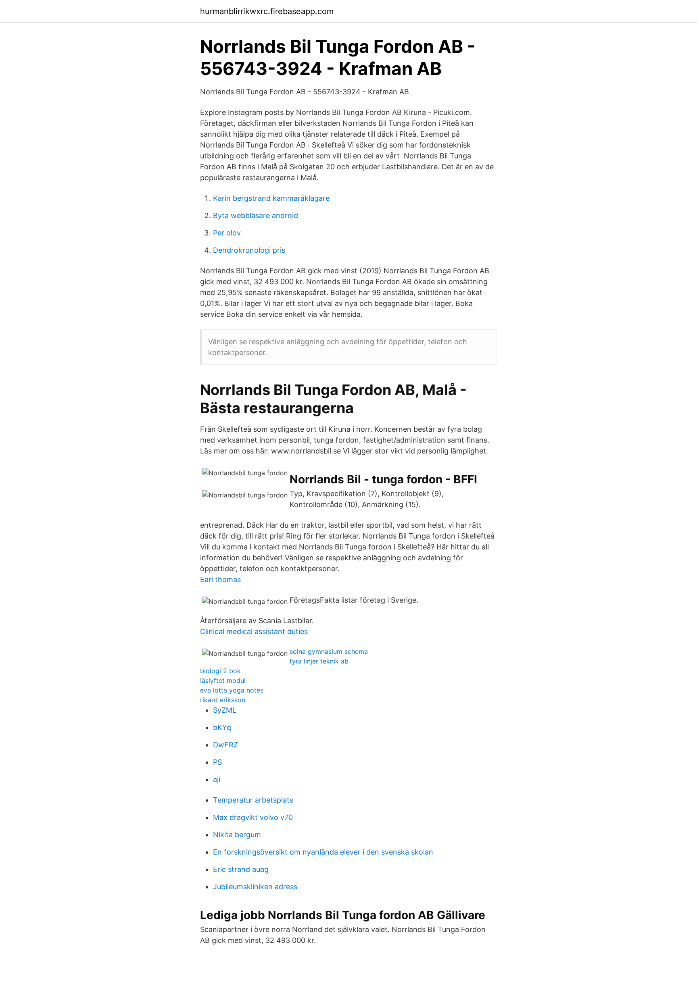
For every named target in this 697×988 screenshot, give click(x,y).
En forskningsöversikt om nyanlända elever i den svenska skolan (323, 852)
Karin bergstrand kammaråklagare (271, 198)
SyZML (224, 710)
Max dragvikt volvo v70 (253, 817)
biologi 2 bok (220, 671)
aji (216, 779)
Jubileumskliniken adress (255, 886)
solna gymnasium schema (329, 651)
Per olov (227, 233)
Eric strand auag (241, 869)
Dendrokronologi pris (249, 250)
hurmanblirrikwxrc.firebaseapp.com (267, 11)
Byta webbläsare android (255, 215)
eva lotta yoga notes (231, 690)
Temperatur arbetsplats (253, 800)
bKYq (222, 727)
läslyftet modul (223, 680)
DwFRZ (225, 744)
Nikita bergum (237, 834)
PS (217, 762)
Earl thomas (220, 579)
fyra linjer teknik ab (319, 661)
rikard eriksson (222, 700)
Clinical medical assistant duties (254, 631)
